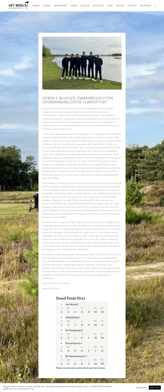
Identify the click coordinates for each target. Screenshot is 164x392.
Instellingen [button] (141, 387)
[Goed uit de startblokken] (162, 196)
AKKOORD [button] (154, 387)
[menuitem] (36, 5)
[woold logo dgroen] (18, 5)
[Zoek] (155, 5)
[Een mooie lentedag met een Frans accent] (2, 196)
